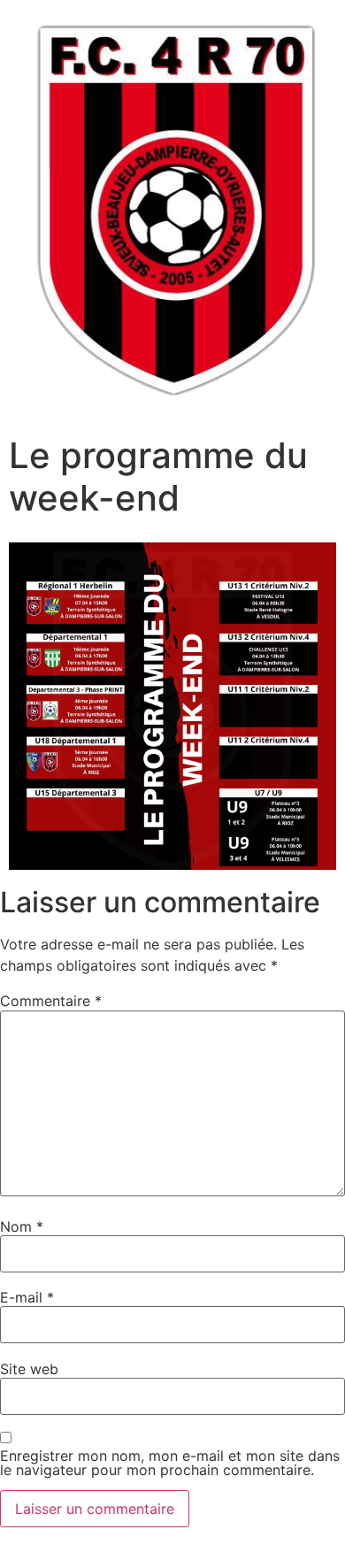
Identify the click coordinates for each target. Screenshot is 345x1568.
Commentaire (51, 1001)
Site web (29, 1369)
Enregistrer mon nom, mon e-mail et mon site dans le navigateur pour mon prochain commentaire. (170, 1463)
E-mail (27, 1297)
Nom (21, 1226)
